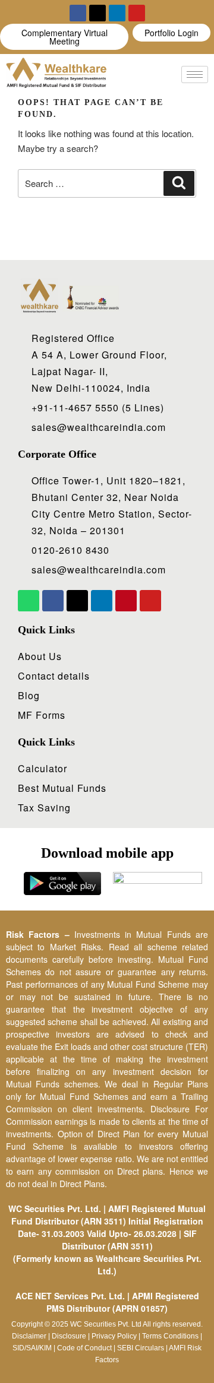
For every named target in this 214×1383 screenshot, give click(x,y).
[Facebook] (78, 13)
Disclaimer (29, 1336)
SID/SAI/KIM (32, 1348)
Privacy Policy (114, 1336)
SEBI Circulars (140, 1348)
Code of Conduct (84, 1348)
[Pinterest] (126, 600)
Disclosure (69, 1336)
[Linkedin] (117, 13)
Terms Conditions (170, 1336)
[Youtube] (136, 13)
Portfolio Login (171, 33)
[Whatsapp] (28, 600)
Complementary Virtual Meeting (64, 37)
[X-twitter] (97, 13)
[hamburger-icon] (194, 74)
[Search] (178, 183)
